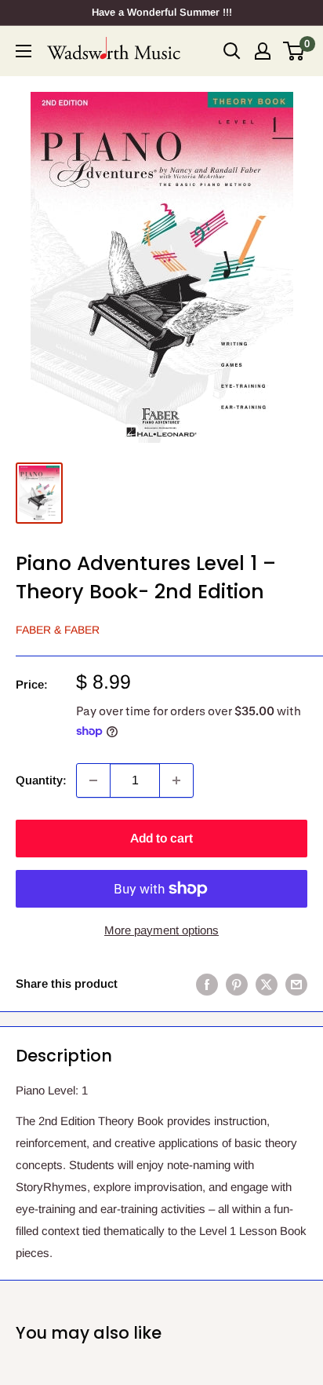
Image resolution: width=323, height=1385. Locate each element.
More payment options (161, 930)
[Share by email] (296, 984)
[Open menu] (23, 51)
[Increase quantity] (176, 780)
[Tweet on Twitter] (267, 984)
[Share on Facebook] (207, 984)
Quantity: (41, 780)
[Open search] (232, 51)
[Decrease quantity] (93, 780)
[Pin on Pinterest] (237, 984)
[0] (294, 51)
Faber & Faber (58, 629)
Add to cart (161, 838)
